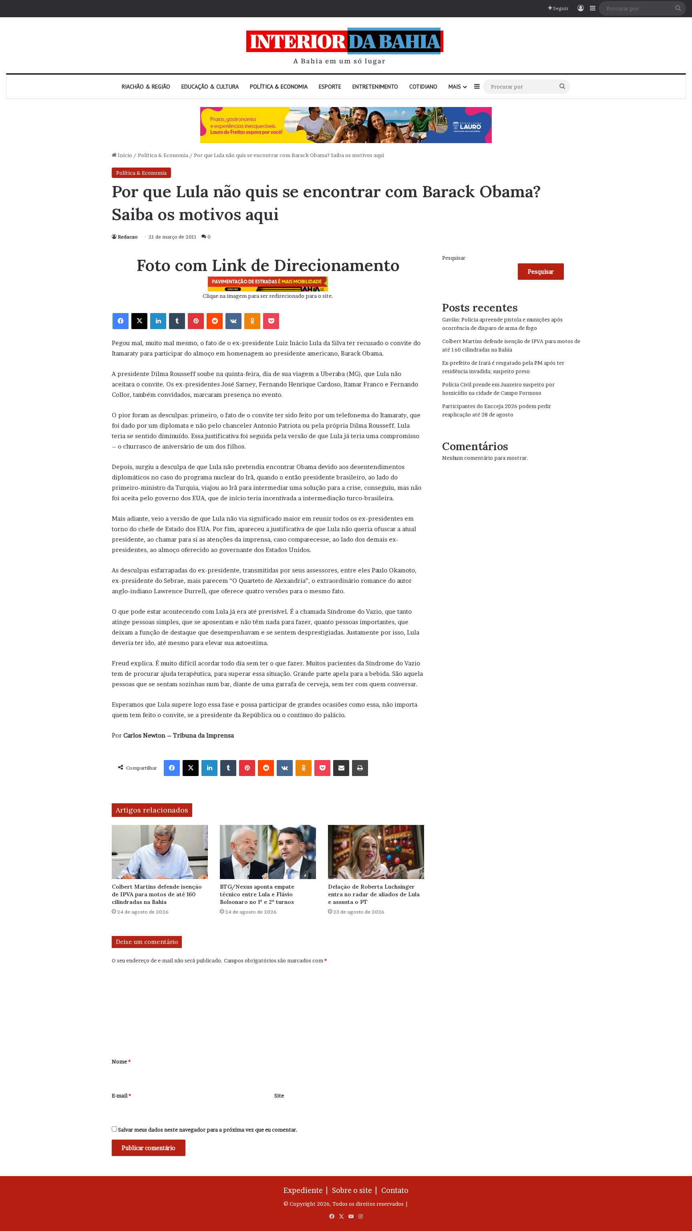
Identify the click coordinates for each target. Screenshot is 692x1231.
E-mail (121, 1095)
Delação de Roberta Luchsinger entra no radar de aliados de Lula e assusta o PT (374, 894)
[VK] (233, 321)
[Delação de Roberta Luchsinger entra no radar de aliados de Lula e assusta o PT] (376, 852)
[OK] (252, 321)
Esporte (330, 86)
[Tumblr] (177, 321)
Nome (121, 1061)
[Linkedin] (158, 321)
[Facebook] (121, 321)
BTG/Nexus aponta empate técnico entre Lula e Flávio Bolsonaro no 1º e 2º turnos (257, 894)
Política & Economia (279, 86)
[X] (139, 321)
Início (124, 155)
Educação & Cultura (210, 86)
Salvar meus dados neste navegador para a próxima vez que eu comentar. (208, 1129)
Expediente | (307, 1190)
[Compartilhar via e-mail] (341, 768)
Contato (394, 1190)
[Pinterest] (196, 321)
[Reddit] (215, 321)
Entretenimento (375, 86)
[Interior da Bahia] (346, 45)
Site (279, 1095)
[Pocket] (271, 321)
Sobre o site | (356, 1190)
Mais (455, 86)
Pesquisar (453, 258)
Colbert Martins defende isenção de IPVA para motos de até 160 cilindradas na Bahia (157, 894)
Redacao (128, 237)
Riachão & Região (146, 86)
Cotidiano (423, 86)
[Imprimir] (360, 768)
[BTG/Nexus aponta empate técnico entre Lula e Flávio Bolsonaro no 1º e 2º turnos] (268, 852)
